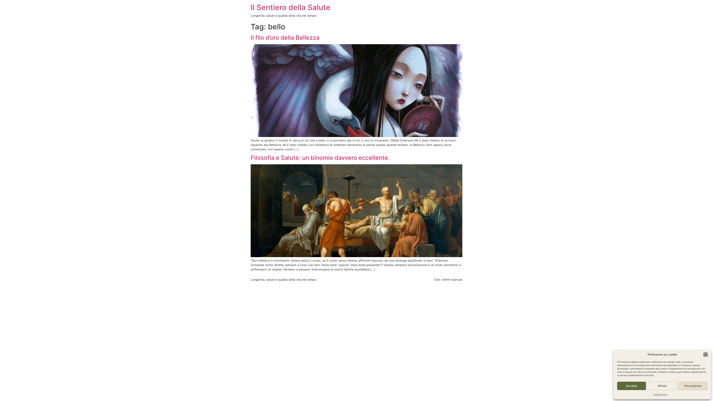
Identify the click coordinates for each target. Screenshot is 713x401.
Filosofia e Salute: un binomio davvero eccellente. (320, 157)
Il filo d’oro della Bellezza (285, 37)
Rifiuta (662, 386)
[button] (705, 354)
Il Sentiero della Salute (290, 7)
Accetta (631, 386)
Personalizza (693, 386)
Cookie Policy (660, 394)
